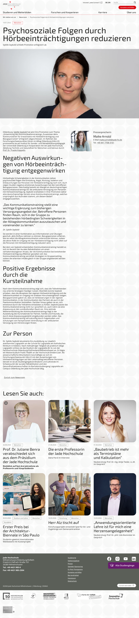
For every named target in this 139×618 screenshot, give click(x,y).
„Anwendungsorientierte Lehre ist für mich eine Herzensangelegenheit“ (115, 526)
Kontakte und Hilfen (75, 572)
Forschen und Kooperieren (65, 12)
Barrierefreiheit (73, 575)
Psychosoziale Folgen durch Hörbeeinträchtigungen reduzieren (52, 17)
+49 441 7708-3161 (105, 142)
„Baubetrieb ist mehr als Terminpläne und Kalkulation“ (111, 453)
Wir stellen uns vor (9, 17)
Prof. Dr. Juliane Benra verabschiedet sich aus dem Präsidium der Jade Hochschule (21, 455)
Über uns (131, 12)
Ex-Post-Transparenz (75, 569)
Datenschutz (72, 581)
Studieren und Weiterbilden (17, 12)
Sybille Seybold (20, 132)
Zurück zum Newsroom (14, 377)
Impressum (72, 578)
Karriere (102, 12)
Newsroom (23, 17)
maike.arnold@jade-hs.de (110, 140)
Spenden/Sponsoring (75, 566)
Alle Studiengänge (124, 565)
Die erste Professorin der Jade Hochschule (66, 451)
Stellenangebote (73, 561)
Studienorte (72, 558)
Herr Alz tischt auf (63, 522)
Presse (70, 564)
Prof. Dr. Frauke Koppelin (14, 150)
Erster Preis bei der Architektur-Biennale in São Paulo (21, 531)
